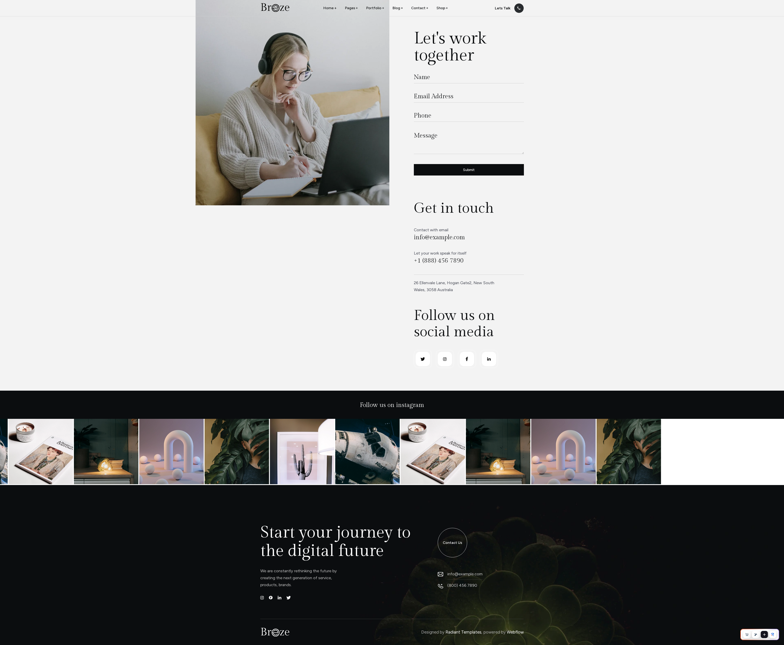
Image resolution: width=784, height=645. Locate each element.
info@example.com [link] (439, 237)
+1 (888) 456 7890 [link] (439, 260)
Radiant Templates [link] (463, 632)
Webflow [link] (515, 632)
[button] (330, 8)
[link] (275, 7)
